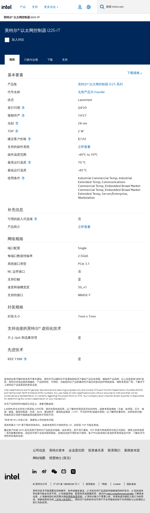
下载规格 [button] (133, 73)
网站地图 (39, 458)
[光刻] (17, 123)
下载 (50, 59)
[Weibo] (44, 472)
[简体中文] (89, 7)
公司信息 (39, 450)
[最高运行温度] (29, 162)
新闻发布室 (132, 450)
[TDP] (16, 131)
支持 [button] (35, 7)
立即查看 (84, 147)
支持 (65, 59)
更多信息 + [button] (51, 7)
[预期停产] (23, 115)
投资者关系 (96, 450)
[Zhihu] (73, 472)
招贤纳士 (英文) (60, 458)
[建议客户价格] (29, 139)
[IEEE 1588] (25, 359)
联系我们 (114, 450)
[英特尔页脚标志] (12, 476)
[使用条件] (23, 178)
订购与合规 (31, 59)
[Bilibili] (63, 472)
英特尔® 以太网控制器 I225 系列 (100, 84)
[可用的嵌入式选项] (35, 219)
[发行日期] (23, 107)
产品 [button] (23, 7)
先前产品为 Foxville (91, 92)
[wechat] (54, 472)
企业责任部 (76, 450)
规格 (12, 59)
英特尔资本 (57, 450)
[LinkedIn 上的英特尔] (34, 472)
